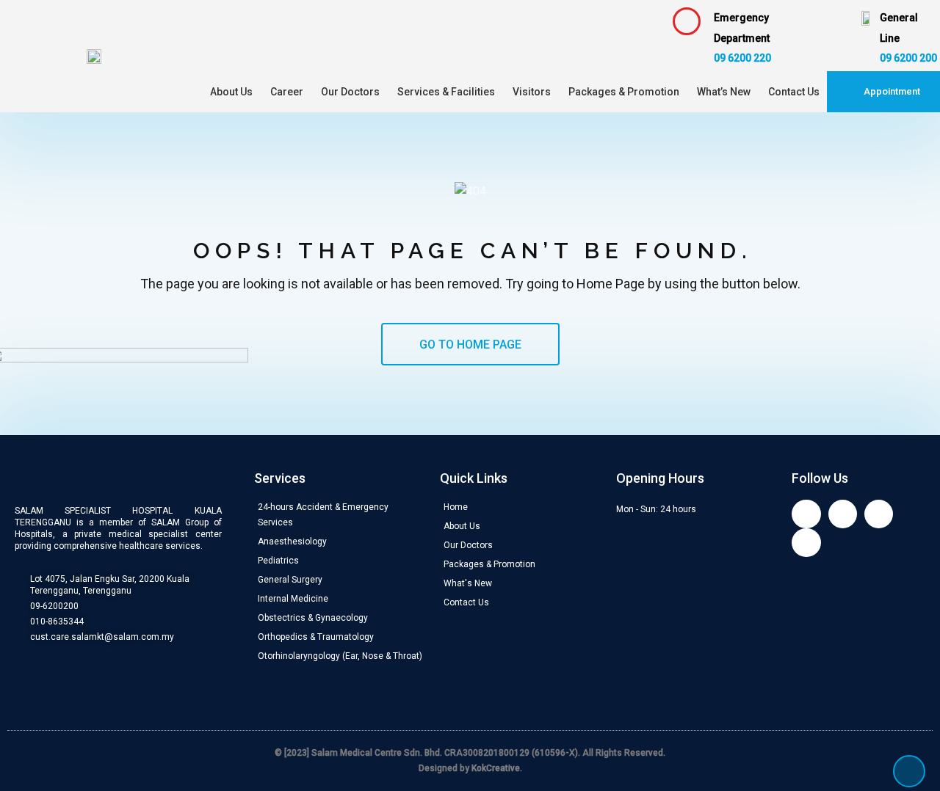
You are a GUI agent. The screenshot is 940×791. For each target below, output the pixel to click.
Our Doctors (350, 92)
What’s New (724, 92)
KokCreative (495, 768)
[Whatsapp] (878, 514)
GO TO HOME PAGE (470, 344)
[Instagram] (842, 514)
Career (286, 92)
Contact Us (794, 92)
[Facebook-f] (806, 514)
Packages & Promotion (623, 92)
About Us (231, 92)
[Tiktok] (806, 542)
